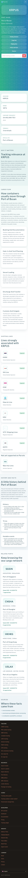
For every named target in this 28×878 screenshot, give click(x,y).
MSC (4, 417)
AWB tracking (4, 732)
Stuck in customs (5, 768)
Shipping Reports (5, 834)
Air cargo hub (4, 756)
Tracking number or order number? (9, 798)
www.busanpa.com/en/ (8, 710)
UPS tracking (4, 747)
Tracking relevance (14, 36)
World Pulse (4, 843)
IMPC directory (4, 780)
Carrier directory (5, 783)
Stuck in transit (4, 765)
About (2, 855)
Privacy (3, 861)
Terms (2, 858)
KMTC (5, 447)
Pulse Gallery (4, 840)
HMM (5, 357)
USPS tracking (4, 738)
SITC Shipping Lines (10, 432)
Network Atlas (4, 837)
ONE (5, 387)
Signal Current (4, 846)
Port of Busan (8, 140)
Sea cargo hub (4, 753)
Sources (14, 51)
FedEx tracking (4, 744)
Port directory (4, 774)
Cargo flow (14, 40)
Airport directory (5, 771)
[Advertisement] (14, 75)
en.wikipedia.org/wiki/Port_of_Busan (12, 715)
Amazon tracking (5, 741)
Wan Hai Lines (8, 466)
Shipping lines (14, 44)
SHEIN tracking (4, 726)
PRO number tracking (6, 729)
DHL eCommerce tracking (7, 750)
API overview (4, 810)
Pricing (2, 819)
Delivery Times (4, 831)
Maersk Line (7, 402)
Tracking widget (5, 822)
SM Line (6, 372)
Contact (3, 864)
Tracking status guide (6, 795)
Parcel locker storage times (7, 801)
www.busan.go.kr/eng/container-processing (14, 713)
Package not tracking (6, 786)
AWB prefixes (4, 777)
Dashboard (3, 813)
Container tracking (5, 735)
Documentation (4, 816)
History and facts (14, 47)
